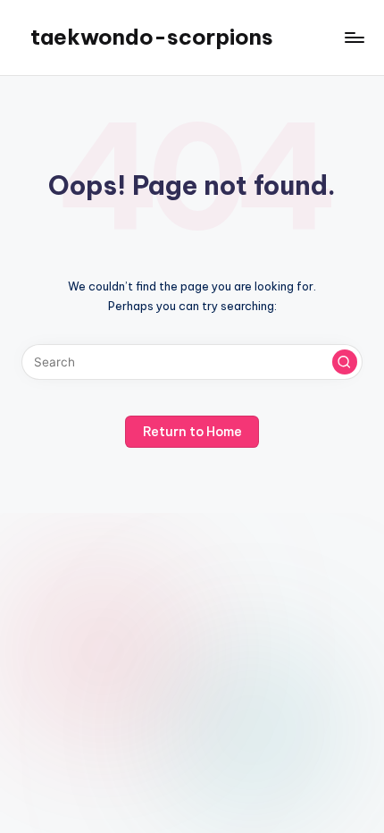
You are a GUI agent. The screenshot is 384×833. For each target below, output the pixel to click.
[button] (344, 361)
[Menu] (354, 37)
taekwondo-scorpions (151, 36)
